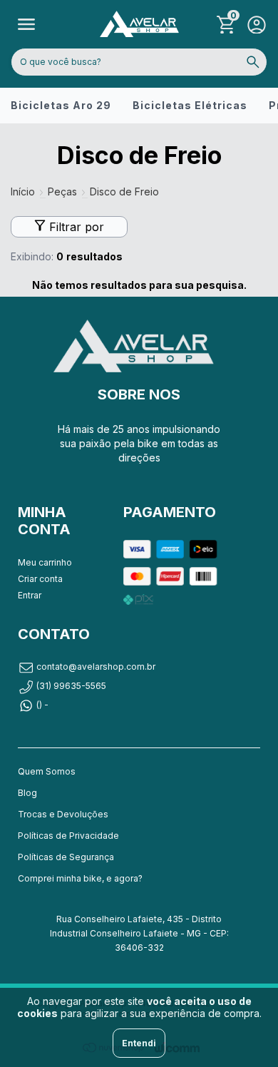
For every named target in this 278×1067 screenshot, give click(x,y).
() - (42, 704)
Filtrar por (75, 227)
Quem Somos (47, 771)
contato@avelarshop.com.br (95, 666)
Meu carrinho (45, 562)
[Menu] (27, 24)
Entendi (139, 1043)
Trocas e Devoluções (63, 814)
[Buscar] (253, 62)
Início (23, 191)
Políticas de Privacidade (68, 835)
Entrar (29, 595)
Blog (27, 792)
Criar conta (40, 578)
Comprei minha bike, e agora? (80, 878)
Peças (62, 191)
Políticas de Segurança (66, 857)
